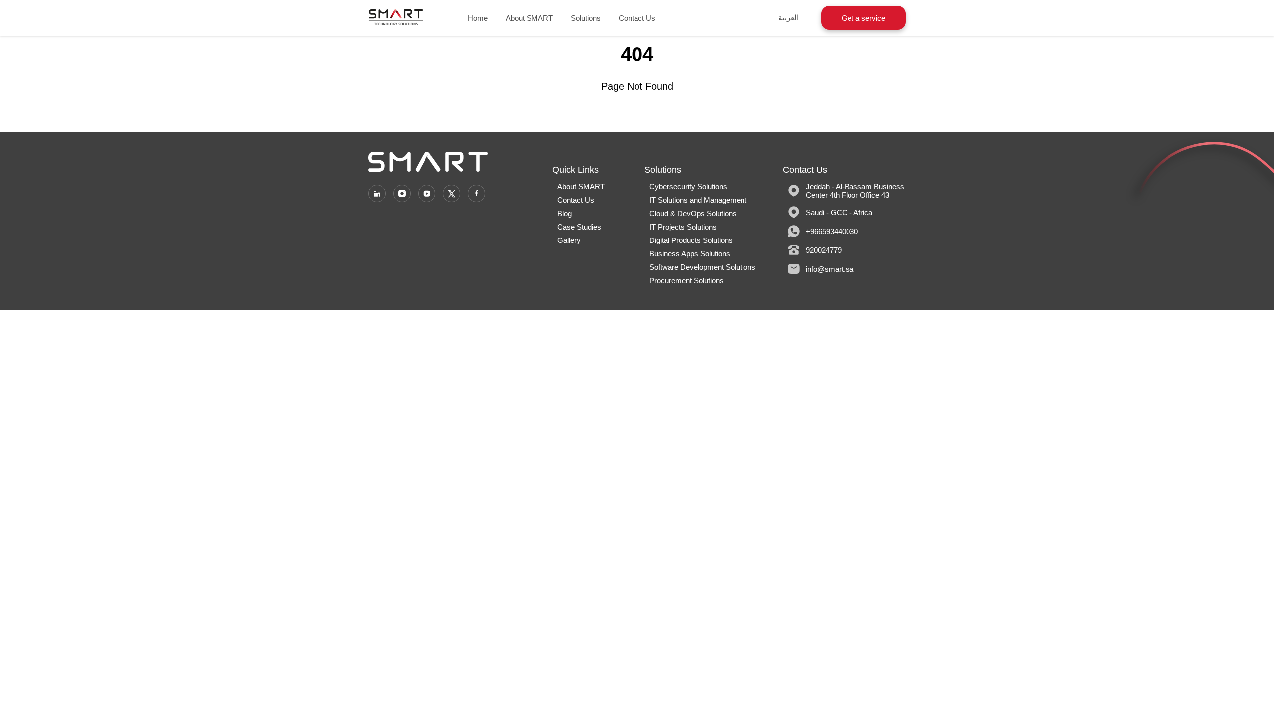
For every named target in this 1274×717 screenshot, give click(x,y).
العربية (788, 17)
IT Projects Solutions (683, 227)
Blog (564, 213)
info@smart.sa (829, 268)
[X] (451, 193)
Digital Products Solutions (691, 240)
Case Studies (579, 227)
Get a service (863, 18)
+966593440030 (832, 231)
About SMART (529, 18)
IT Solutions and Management (697, 200)
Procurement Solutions (686, 280)
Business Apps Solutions (689, 253)
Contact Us (637, 18)
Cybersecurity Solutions (688, 186)
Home (478, 18)
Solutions (586, 18)
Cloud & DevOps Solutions (693, 213)
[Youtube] (426, 193)
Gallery (569, 240)
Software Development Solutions (702, 267)
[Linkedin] (377, 193)
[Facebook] (476, 193)
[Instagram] (402, 193)
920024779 (824, 249)
